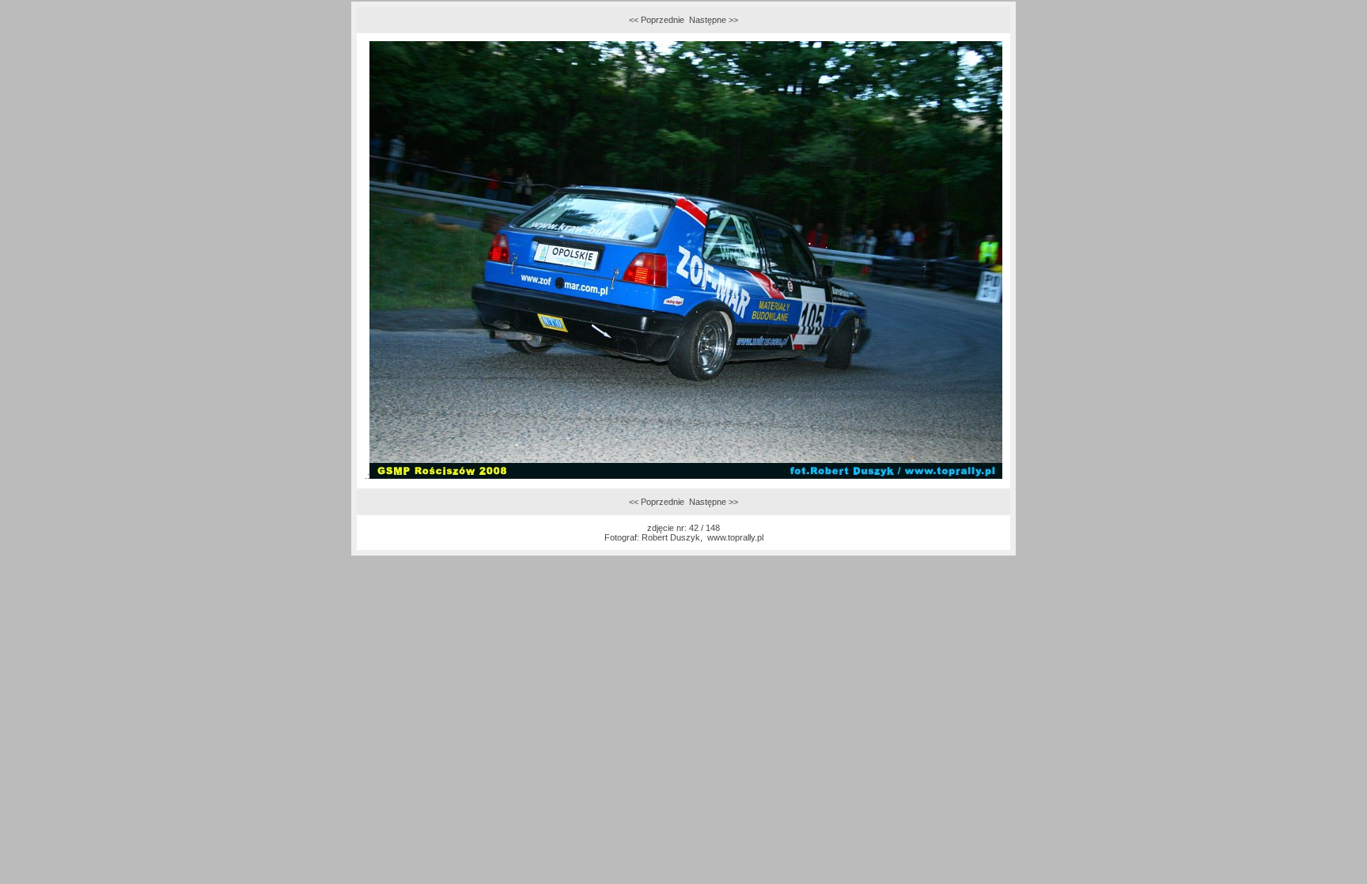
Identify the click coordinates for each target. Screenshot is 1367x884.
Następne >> (713, 20)
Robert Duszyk (671, 537)
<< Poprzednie (656, 20)
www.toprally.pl (735, 537)
